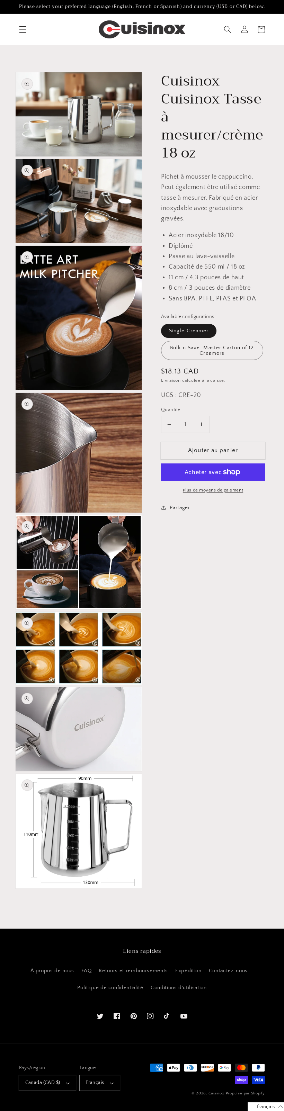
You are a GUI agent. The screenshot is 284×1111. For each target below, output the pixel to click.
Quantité (170, 410)
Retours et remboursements (133, 971)
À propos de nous (52, 971)
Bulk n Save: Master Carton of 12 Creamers (212, 350)
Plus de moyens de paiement (213, 490)
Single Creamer (188, 331)
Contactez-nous (228, 971)
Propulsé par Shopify (245, 1093)
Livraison (171, 380)
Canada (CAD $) (42, 1082)
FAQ (86, 971)
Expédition (188, 971)
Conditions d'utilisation (179, 988)
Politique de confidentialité (110, 988)
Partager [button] (180, 508)
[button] (23, 29)
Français (95, 1082)
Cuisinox (216, 1093)
